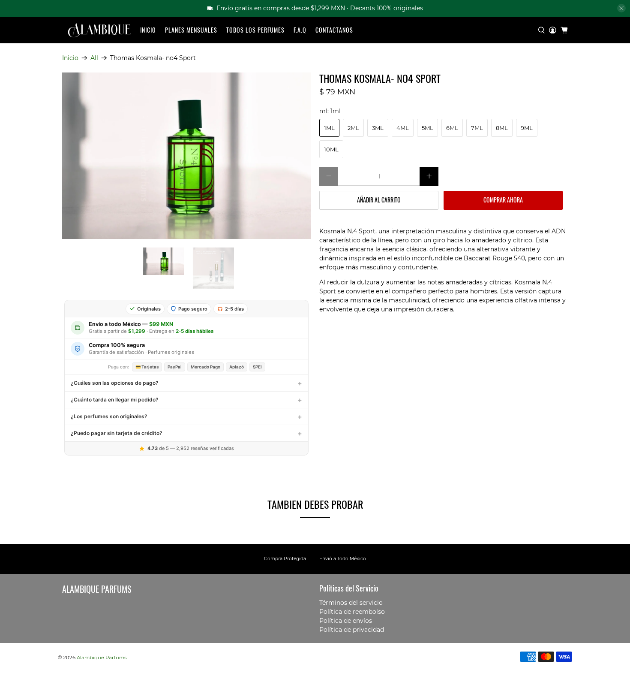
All (94, 58)
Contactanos (334, 29)
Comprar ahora (503, 199)
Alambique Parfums (102, 658)
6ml (452, 127)
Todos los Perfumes (255, 29)
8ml (502, 127)
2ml (353, 127)
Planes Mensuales (191, 29)
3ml (378, 127)
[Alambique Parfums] (99, 30)
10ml (331, 149)
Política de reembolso (352, 612)
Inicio (148, 29)
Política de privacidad (351, 630)
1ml (329, 127)
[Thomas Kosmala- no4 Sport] (186, 155)
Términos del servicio (351, 603)
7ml (477, 127)
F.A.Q (300, 29)
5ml (427, 127)
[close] (621, 8)
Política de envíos (345, 621)
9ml (527, 127)
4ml (402, 127)
